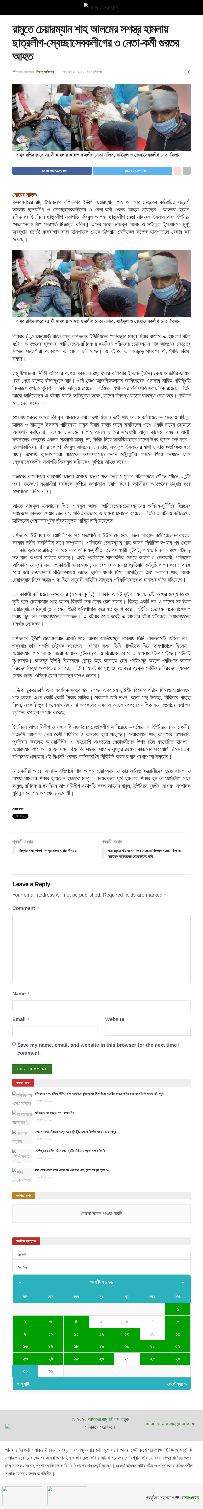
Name (21, 993)
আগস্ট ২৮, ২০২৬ (44, 1158)
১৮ (76, 1346)
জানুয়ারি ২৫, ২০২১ (73, 72)
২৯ (177, 1358)
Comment (25, 908)
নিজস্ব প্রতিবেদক (45, 72)
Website (114, 1019)
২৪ (50, 1358)
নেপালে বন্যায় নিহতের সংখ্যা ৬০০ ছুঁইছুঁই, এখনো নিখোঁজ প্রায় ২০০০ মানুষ (75, 1132)
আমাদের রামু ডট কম (103, 1419)
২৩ (25, 1358)
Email (21, 1019)
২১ (152, 1346)
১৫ (178, 1334)
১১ (76, 1334)
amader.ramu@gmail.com (171, 1423)
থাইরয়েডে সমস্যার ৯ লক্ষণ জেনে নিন (54, 1112)
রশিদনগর (97, 72)
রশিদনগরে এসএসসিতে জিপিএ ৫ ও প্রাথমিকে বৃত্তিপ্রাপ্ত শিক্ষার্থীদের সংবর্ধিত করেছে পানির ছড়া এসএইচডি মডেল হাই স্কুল (99, 1093)
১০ (50, 1334)
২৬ (101, 1358)
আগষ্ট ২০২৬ (101, 1282)
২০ (127, 1346)
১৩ (127, 1334)
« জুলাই (22, 1384)
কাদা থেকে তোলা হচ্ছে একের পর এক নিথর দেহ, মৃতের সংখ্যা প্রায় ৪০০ (73, 1170)
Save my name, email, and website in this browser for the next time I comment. (98, 1049)
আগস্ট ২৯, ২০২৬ (44, 1101)
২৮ (152, 1358)
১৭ (50, 1346)
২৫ (76, 1358)
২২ (177, 1346)
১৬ (25, 1346)
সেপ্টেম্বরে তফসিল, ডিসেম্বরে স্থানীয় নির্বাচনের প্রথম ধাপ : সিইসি (70, 1151)
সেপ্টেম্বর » (177, 1384)
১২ (101, 1334)
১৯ (101, 1346)
